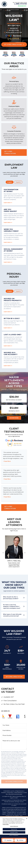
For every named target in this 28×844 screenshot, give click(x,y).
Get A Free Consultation (13, 44)
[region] (14, 553)
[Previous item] (3, 552)
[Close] (27, 818)
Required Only (14, 829)
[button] (4, 4)
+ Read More (7, 461)
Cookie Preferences (18, 792)
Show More (14, 418)
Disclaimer (3, 792)
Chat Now (9, 840)
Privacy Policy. (6, 824)
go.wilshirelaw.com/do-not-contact (9, 774)
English (9, 182)
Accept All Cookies (14, 832)
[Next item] (25, 552)
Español (18, 182)
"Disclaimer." (16, 835)
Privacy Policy (4, 776)
